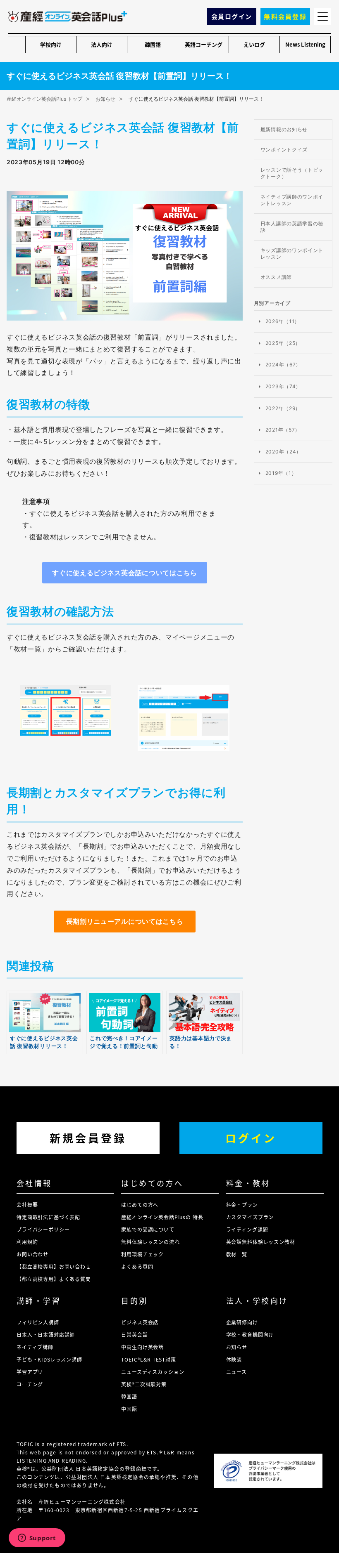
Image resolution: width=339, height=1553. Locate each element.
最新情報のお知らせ (284, 129)
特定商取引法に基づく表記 (48, 1216)
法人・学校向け (257, 1300)
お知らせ (236, 1346)
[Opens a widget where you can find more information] (36, 1538)
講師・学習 (39, 1300)
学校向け (51, 44)
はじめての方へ (152, 1183)
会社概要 (27, 1204)
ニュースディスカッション (152, 1371)
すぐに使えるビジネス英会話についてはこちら (124, 573)
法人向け (101, 44)
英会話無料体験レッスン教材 (260, 1241)
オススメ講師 (276, 277)
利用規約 (27, 1241)
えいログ (254, 44)
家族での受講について (147, 1229)
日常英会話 (134, 1334)
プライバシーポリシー (43, 1229)
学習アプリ (30, 1371)
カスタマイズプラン (250, 1216)
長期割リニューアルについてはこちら (125, 921)
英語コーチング (203, 44)
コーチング (30, 1384)
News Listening (305, 44)
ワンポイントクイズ (284, 149)
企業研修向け (242, 1322)
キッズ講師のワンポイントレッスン (291, 253)
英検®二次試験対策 (144, 1384)
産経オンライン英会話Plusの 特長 (162, 1216)
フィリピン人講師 (38, 1322)
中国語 (129, 1408)
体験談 (234, 1359)
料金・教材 (248, 1183)
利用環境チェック (142, 1254)
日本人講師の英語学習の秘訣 (291, 226)
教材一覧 (236, 1254)
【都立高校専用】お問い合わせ (54, 1266)
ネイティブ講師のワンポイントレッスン (291, 200)
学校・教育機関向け (250, 1334)
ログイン (251, 1137)
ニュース (236, 1371)
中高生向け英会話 (142, 1346)
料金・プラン (242, 1204)
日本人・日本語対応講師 (46, 1334)
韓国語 (153, 44)
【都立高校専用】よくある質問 (54, 1278)
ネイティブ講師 (35, 1346)
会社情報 (34, 1183)
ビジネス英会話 (139, 1322)
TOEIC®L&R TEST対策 (148, 1359)
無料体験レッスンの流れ (150, 1241)
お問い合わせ (32, 1254)
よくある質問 (137, 1266)
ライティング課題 (247, 1229)
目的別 (134, 1300)
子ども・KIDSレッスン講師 (49, 1359)
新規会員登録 (88, 1137)
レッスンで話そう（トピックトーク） (291, 173)
